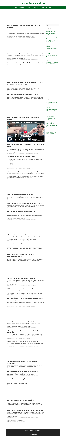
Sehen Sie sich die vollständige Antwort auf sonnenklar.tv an (27, 285)
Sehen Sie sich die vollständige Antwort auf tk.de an (26, 338)
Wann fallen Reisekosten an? (51, 112)
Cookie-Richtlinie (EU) (37, 430)
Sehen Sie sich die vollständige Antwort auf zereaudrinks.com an (28, 90)
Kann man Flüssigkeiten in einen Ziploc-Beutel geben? (16, 421)
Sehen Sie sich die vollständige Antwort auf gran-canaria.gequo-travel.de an (29, 240)
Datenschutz (31, 430)
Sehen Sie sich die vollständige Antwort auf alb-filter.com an (27, 101)
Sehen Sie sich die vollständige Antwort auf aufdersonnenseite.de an (28, 417)
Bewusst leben (43, 7)
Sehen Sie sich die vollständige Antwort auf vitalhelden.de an (27, 327)
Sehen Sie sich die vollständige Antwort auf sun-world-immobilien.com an (29, 59)
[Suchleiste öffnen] (54, 7)
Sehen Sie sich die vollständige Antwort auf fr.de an (26, 168)
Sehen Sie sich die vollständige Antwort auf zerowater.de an (27, 37)
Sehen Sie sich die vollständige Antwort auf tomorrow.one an (27, 219)
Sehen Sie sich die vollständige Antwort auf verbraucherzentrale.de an (28, 207)
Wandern (28, 7)
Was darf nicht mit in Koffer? (51, 31)
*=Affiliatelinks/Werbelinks (33, 432)
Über (50, 7)
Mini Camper (35, 7)
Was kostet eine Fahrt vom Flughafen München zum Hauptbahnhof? (51, 45)
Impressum (26, 430)
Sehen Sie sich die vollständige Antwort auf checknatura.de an (27, 407)
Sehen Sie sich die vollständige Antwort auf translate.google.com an (28, 153)
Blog (16, 7)
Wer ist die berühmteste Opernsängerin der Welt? (16, 420)
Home (12, 7)
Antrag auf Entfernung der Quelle (12, 37)
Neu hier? (21, 7)
